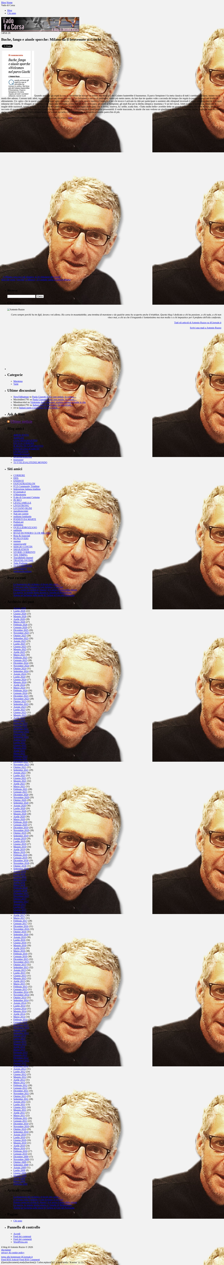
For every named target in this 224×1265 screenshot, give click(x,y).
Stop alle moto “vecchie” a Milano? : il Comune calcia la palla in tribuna (36, 279)
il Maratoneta (19, 494)
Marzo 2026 (19, 622)
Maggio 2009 (19, 1176)
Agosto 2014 (19, 1003)
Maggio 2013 (19, 1044)
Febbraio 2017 (20, 921)
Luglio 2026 (19, 611)
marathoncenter (20, 511)
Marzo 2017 (19, 918)
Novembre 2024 (21, 665)
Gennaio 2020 (20, 825)
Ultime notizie (21, 421)
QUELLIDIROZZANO (25, 527)
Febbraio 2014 (20, 1019)
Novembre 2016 (21, 929)
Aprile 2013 (19, 1047)
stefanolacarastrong (22, 457)
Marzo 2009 (19, 1181)
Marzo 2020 (19, 819)
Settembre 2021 (20, 770)
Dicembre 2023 (20, 696)
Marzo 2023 (19, 720)
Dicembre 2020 (20, 794)
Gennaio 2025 (20, 660)
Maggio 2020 (19, 814)
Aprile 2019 (19, 849)
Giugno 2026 (19, 613)
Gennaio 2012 (20, 1088)
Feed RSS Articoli (10, 1259)
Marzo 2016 (19, 951)
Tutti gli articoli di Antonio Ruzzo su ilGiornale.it (197, 322)
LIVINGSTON (20, 451)
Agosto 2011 (19, 1101)
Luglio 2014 (19, 1006)
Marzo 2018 (19, 885)
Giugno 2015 (19, 975)
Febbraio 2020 (20, 822)
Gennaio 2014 (20, 1022)
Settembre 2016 (20, 934)
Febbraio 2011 (20, 1118)
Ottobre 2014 (19, 997)
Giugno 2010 (19, 1140)
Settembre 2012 (20, 1066)
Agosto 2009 (19, 1167)
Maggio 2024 (19, 682)
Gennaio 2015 (20, 989)
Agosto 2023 (19, 707)
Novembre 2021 (21, 764)
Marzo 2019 (19, 852)
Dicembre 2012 (20, 1058)
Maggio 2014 (19, 1011)
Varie (70, 118)
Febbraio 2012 (20, 1085)
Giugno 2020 (19, 811)
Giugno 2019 (19, 844)
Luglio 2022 (19, 742)
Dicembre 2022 (20, 729)
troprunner (18, 459)
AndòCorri (18, 437)
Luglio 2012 (19, 1071)
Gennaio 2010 (20, 1154)
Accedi (16, 1233)
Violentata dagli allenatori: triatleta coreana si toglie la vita (58, 402)
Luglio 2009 (19, 1170)
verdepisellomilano (22, 571)
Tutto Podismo (20, 563)
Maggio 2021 (19, 781)
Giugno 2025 (19, 646)
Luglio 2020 (19, 808)
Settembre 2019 (20, 835)
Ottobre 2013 (19, 1030)
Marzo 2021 (19, 786)
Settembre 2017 (20, 901)
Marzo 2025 (19, 655)
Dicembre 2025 (20, 630)
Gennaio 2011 (20, 1121)
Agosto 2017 (19, 904)
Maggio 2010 (19, 1143)
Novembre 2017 (21, 896)
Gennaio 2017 (20, 923)
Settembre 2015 (20, 967)
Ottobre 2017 (19, 899)
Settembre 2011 (20, 1099)
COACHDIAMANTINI (25, 440)
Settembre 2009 (20, 1165)
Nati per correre (20, 513)
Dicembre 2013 (20, 1025)
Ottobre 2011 (19, 1096)
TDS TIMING (20, 555)
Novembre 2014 (21, 995)
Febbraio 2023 (20, 723)
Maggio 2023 (19, 715)
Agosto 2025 (19, 641)
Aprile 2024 (19, 685)
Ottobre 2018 (19, 866)
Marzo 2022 (19, 753)
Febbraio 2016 (20, 953)
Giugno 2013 (19, 1041)
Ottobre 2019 (19, 833)
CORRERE (19, 475)
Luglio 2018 (19, 874)
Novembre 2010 (21, 1126)
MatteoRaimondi (21, 454)
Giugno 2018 (19, 877)
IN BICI (17, 500)
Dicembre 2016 (20, 926)
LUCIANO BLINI (22, 508)
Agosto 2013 (19, 1036)
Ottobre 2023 (19, 701)
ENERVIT (18, 481)
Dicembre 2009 (20, 1156)
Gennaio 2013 (20, 1055)
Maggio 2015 (19, 978)
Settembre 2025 (20, 638)
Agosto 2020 (19, 805)
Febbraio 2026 (20, 624)
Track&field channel (23, 557)
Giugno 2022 (19, 745)
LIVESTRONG (21, 505)
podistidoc (18, 524)
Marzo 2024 (19, 687)
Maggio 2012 (19, 1077)
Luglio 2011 (19, 1104)
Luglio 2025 (19, 644)
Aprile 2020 (19, 816)
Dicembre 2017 (20, 893)
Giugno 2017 (19, 910)
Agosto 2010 (19, 1134)
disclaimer (6, 1250)
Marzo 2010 (19, 1148)
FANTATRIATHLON (24, 483)
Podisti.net (18, 522)
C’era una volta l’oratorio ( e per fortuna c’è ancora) (38, 587)
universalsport (20, 568)
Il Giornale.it (19, 492)
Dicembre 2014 (20, 992)
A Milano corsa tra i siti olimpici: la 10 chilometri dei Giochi (31, 277)
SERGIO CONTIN (22, 546)
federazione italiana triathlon (27, 489)
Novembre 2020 (21, 797)
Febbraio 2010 (20, 1151)
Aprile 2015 (19, 981)
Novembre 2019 (21, 830)
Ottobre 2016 (19, 931)
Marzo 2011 (19, 1115)
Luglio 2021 (19, 775)
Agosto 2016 (19, 937)
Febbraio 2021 (20, 789)
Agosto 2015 (19, 970)
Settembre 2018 (20, 868)
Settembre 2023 (20, 704)
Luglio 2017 (19, 907)
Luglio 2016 (19, 940)
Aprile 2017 (19, 915)
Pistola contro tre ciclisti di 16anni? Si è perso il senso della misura (45, 589)
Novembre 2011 (21, 1093)
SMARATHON (21, 549)
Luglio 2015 (19, 973)
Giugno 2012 (19, 1074)
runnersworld (19, 544)
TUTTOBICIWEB (22, 566)
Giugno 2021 (19, 778)
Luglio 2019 (19, 841)
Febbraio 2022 (20, 756)
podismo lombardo (22, 516)
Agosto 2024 (19, 674)
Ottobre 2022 (19, 734)
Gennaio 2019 (20, 857)
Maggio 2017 (19, 912)
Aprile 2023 (19, 718)
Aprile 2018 (19, 882)
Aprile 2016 (19, 948)
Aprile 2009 (19, 1178)
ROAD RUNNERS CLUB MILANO (32, 533)
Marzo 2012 (19, 1082)
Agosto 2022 (19, 740)
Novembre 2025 (21, 633)
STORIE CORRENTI (24, 552)
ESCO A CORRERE (23, 443)
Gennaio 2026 (20, 627)
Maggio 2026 (19, 616)
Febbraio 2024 (20, 690)
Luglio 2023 (19, 709)
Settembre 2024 (20, 671)
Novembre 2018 (21, 863)
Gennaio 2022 (20, 759)
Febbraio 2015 (20, 986)
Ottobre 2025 (19, 635)
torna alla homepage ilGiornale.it (17, 1257)
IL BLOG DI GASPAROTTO (28, 446)
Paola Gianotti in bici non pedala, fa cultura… (54, 396)
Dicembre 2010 (20, 1123)
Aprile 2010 (19, 1145)
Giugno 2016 (19, 942)
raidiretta (17, 530)
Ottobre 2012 (19, 1063)
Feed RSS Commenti (29, 1259)
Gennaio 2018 (20, 890)
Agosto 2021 (19, 772)
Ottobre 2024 (19, 668)
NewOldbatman (21, 396)
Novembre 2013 (21, 1027)
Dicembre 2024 (20, 663)
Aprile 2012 (19, 1080)
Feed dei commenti (22, 1239)
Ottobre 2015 (19, 964)
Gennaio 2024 (20, 693)
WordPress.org (20, 1242)
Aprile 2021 (19, 783)
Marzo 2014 (19, 1016)
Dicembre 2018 (20, 860)
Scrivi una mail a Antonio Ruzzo (205, 327)
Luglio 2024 (19, 676)
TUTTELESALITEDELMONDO (30, 462)
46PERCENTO (21, 435)
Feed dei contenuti (22, 1236)
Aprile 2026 (19, 619)
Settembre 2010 (20, 1132)
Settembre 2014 (20, 1000)
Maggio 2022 (19, 748)
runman (17, 541)
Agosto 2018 (19, 871)
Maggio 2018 (19, 879)
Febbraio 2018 (20, 888)
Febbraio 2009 (20, 1184)
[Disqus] (112, 159)
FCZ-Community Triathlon (26, 486)
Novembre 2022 (21, 731)
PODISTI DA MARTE (24, 519)
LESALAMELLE (22, 502)
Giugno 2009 (19, 1173)
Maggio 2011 (19, 1110)
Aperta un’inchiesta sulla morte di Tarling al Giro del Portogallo (44, 595)
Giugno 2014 (19, 1008)
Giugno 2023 (19, 712)
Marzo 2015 (19, 984)
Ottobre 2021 (19, 767)
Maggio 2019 (19, 846)
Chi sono (11, 13)
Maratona (18, 381)
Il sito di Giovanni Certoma (26, 497)
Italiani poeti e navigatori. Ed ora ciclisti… (53, 405)
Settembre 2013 (20, 1033)
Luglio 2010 (19, 1137)
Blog (9, 10)
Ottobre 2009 (19, 1162)
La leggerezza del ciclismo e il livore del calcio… (37, 584)
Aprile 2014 (19, 1014)
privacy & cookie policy (12, 1252)
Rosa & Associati (21, 535)
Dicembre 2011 (20, 1091)
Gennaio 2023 (20, 726)
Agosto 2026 (19, 608)
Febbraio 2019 (20, 855)
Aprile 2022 (19, 750)
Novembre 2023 (21, 698)
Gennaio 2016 (20, 956)
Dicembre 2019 (20, 827)
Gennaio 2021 (20, 792)
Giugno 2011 (19, 1107)
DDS (15, 478)
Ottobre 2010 (19, 1129)
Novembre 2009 (21, 1159)
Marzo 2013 (19, 1049)
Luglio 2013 (19, 1038)
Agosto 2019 (19, 838)
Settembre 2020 (20, 803)
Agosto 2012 (19, 1069)
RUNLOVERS (20, 538)
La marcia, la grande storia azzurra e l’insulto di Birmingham (42, 592)
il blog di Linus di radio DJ (26, 448)
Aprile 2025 (19, 652)
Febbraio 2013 (20, 1052)
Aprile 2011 (19, 1112)
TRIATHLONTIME (23, 560)
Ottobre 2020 (19, 800)
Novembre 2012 (21, 1060)
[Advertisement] (30, 351)
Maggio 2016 (19, 945)
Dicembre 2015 (20, 959)
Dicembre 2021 (20, 761)
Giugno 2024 (19, 679)
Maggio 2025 (19, 649)
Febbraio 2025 (20, 657)
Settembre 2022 (20, 737)
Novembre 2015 (21, 962)
